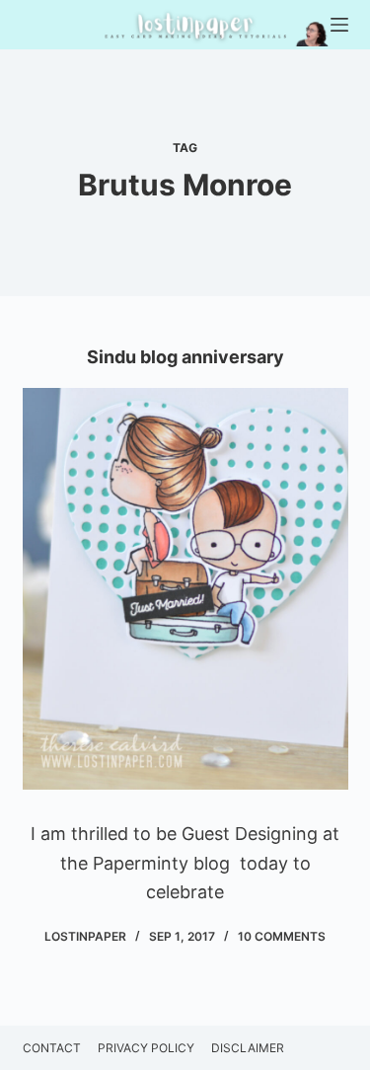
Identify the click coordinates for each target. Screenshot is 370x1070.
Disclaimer (247, 1047)
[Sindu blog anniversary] (185, 589)
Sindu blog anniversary (185, 356)
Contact (52, 1047)
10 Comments (282, 936)
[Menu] (339, 25)
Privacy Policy (146, 1047)
